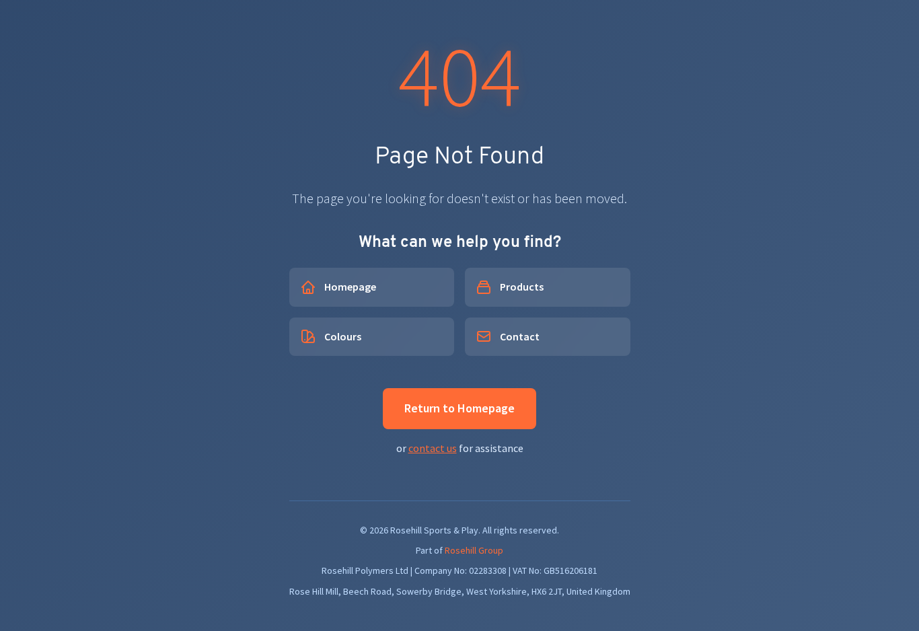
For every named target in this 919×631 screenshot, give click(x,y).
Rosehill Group (474, 550)
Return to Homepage (459, 408)
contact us (432, 448)
